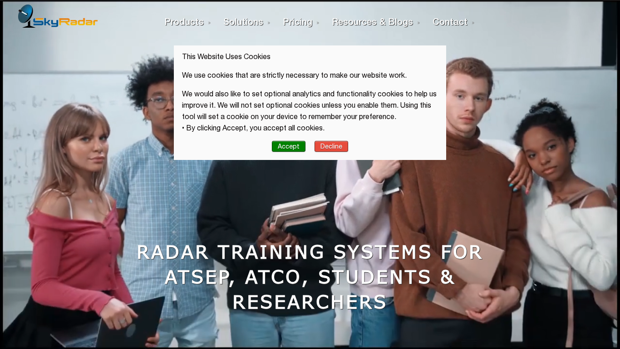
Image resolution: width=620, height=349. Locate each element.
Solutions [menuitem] (243, 21)
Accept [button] (289, 146)
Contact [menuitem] (450, 21)
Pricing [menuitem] (297, 21)
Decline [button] (331, 146)
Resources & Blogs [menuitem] (372, 21)
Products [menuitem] (184, 21)
